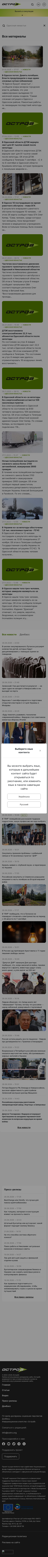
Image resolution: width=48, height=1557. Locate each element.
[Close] (40, 750)
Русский (24, 804)
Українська (24, 796)
